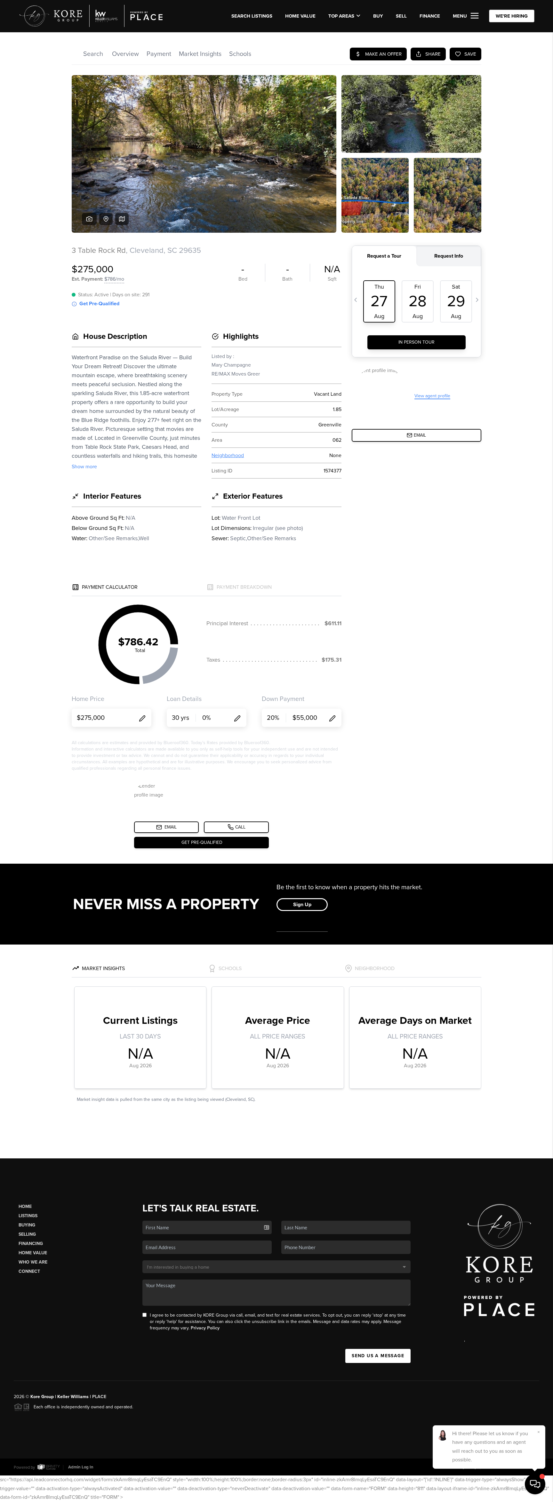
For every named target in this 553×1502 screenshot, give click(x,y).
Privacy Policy (205, 1328)
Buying (27, 1225)
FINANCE (430, 16)
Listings (28, 1215)
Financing (31, 1243)
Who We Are (33, 1262)
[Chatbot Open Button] (535, 1484)
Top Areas (341, 16)
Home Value (300, 16)
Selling (27, 1234)
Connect (29, 1271)
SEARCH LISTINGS (251, 16)
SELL (401, 16)
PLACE (99, 1396)
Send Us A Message (378, 1355)
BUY (378, 16)
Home (25, 1206)
